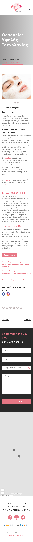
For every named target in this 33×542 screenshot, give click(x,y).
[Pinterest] (10, 308)
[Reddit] (21, 308)
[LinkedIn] (17, 308)
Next (26, 319)
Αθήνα (8, 180)
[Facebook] (3, 308)
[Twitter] (7, 308)
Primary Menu (29, 9)
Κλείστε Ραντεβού (9, 255)
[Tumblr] (14, 308)
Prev (6, 319)
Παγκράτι (8, 185)
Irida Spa (7, 158)
